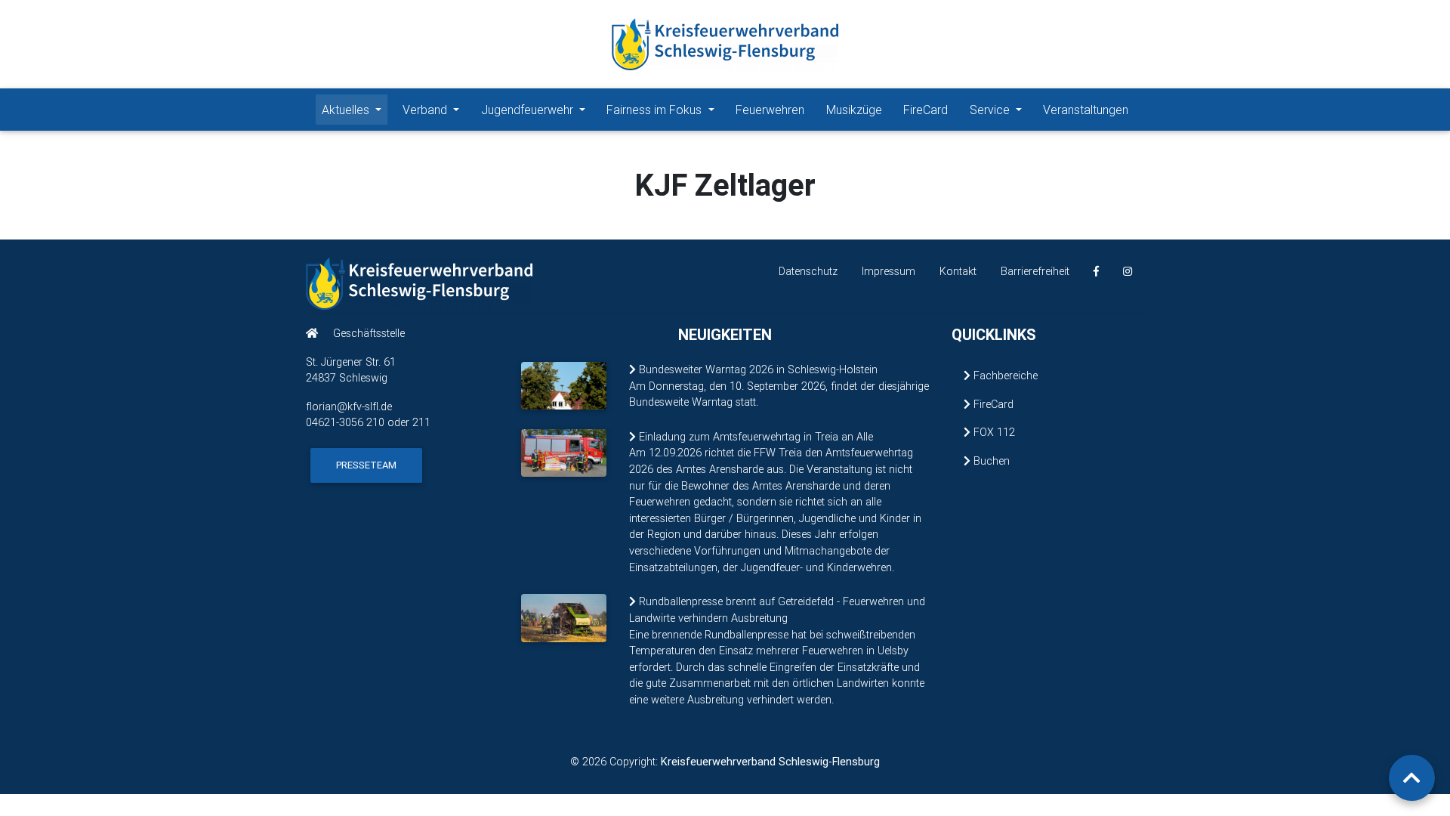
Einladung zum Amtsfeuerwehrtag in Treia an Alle (754, 437)
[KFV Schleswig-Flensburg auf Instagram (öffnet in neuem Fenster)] (1127, 272)
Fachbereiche (1004, 375)
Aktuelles (347, 109)
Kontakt (957, 271)
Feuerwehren (770, 109)
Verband (426, 109)
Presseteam (366, 465)
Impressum (888, 271)
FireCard (925, 109)
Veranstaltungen (1085, 109)
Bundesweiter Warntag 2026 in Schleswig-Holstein (757, 369)
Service (991, 109)
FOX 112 (992, 432)
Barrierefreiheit (1035, 271)
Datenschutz (808, 271)
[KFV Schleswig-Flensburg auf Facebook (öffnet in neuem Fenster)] (1096, 272)
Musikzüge (854, 109)
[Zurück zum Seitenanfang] (1412, 778)
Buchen (990, 461)
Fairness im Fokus (655, 109)
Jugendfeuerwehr (528, 109)
